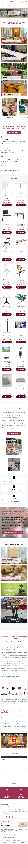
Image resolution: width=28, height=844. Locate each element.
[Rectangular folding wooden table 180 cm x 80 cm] (21, 216)
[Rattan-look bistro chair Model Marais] (21, 271)
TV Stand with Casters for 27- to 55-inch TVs (6, 362)
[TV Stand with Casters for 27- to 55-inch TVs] (7, 353)
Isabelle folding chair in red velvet (7, 252)
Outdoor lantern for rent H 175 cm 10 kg (6, 334)
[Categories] (2, 2)
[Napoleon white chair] (7, 271)
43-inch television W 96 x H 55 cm (20, 334)
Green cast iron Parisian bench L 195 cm (21, 307)
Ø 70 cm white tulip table (20, 196)
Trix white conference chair (6, 197)
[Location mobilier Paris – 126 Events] (11, 2)
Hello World (4, 759)
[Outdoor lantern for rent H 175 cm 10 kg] (7, 326)
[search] (25, 6)
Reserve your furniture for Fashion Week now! (13, 532)
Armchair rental (9, 117)
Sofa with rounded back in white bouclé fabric (20, 389)
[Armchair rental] (9, 107)
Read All (14, 783)
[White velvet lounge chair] (7, 380)
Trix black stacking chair (7, 224)
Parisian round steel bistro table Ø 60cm (6, 307)
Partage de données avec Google (9, 836)
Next (25, 768)
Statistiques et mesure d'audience (9, 837)
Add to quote (7, 204)
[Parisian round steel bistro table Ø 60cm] (7, 298)
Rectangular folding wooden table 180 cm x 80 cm (20, 226)
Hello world (4, 756)
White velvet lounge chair (6, 388)
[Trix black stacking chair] (7, 216)
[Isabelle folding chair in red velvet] (7, 243)
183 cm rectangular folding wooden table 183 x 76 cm (20, 253)
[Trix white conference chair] (7, 189)
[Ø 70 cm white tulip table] (21, 189)
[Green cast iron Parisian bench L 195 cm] (21, 298)
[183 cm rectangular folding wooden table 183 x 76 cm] (21, 243)
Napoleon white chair (6, 279)
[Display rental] (21, 353)
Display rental (21, 361)
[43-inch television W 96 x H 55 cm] (21, 326)
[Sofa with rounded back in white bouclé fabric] (21, 380)
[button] (14, 132)
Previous (2, 768)
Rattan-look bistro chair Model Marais (21, 279)
